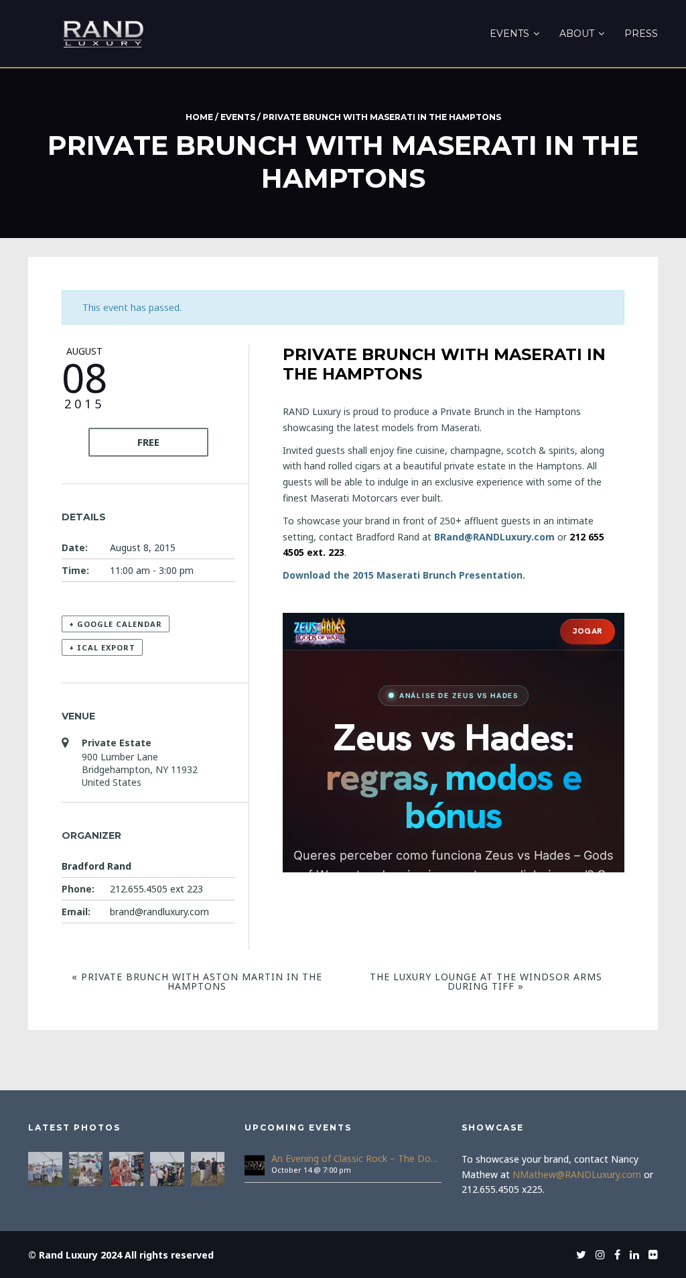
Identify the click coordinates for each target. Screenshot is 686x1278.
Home (199, 117)
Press (641, 33)
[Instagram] (597, 1254)
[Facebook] (614, 1254)
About (576, 33)
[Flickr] (650, 1254)
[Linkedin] (631, 1254)
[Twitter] (577, 1254)
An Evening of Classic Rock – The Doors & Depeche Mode (356, 1158)
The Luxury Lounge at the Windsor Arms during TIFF (486, 981)
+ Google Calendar (115, 624)
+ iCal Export (102, 647)
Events (509, 33)
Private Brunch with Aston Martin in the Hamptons (197, 981)
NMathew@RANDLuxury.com (576, 1174)
